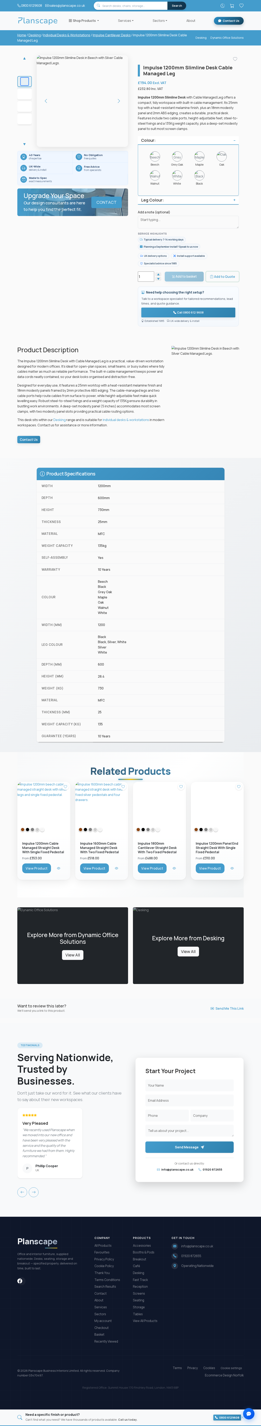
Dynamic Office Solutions (227, 38)
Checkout (101, 1328)
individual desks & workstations (126, 420)
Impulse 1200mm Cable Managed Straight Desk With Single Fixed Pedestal (43, 847)
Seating (138, 1300)
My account (103, 1321)
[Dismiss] (242, 1417)
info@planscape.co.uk (177, 1169)
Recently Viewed (106, 1341)
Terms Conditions (107, 1280)
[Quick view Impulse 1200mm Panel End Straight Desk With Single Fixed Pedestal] (232, 868)
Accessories (142, 1245)
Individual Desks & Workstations (66, 35)
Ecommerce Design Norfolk (224, 1375)
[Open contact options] (248, 1413)
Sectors (159, 20)
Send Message (187, 1147)
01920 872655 (212, 1169)
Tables (138, 1314)
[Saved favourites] (241, 5)
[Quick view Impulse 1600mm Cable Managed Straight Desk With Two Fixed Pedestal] (117, 868)
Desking (35, 35)
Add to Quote (224, 276)
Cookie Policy (104, 1266)
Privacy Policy (104, 1259)
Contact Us (231, 21)
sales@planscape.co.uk (67, 5)
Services (124, 20)
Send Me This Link (230, 1008)
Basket (99, 1334)
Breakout (139, 1259)
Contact (100, 1293)
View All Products (145, 1321)
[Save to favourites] (235, 59)
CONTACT (106, 202)
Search (177, 6)
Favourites (101, 1252)
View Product (37, 868)
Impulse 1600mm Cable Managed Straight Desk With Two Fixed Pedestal (99, 847)
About (190, 20)
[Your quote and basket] (232, 5)
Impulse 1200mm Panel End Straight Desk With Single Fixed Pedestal (217, 847)
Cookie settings (231, 1368)
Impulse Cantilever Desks (112, 35)
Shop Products (84, 20)
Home (21, 35)
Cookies (209, 1368)
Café (136, 1266)
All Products (103, 1245)
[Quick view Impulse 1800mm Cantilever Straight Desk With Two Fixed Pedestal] (174, 868)
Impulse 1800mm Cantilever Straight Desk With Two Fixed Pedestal (157, 847)
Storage (139, 1307)
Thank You (102, 1273)
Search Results (105, 1286)
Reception (140, 1286)
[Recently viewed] (222, 5)
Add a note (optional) (154, 212)
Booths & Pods (143, 1252)
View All (72, 955)
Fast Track (140, 1280)
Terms (177, 1368)
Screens (139, 1293)
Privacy (192, 1368)
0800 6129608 (31, 5)
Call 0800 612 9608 (190, 312)
